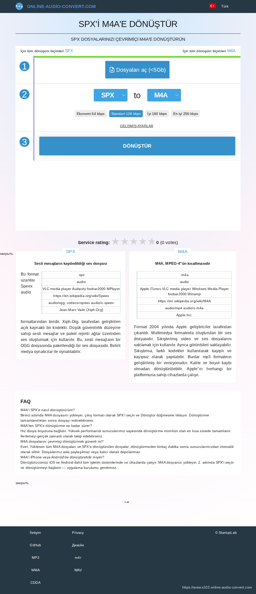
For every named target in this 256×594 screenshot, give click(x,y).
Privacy (78, 533)
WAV (78, 570)
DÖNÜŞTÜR (137, 146)
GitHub (35, 545)
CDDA (35, 583)
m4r (78, 558)
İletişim (35, 533)
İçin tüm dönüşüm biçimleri (46, 50)
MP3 (35, 558)
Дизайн (78, 545)
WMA (35, 570)
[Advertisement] (128, 196)
